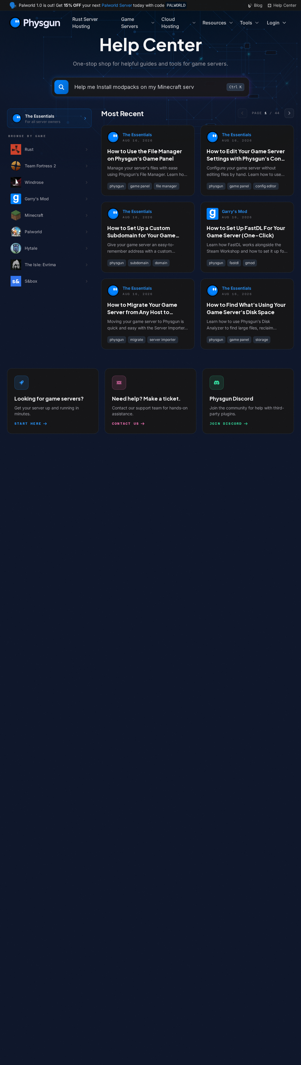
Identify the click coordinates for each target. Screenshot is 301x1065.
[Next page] (289, 113)
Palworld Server (117, 5)
